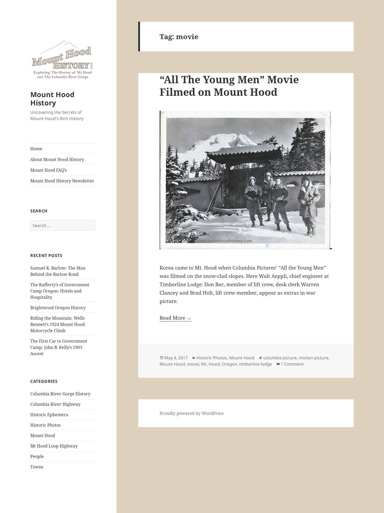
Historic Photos (45, 425)
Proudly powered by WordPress (192, 413)
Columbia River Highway (55, 404)
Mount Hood (42, 435)
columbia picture (280, 358)
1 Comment (292, 364)
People (37, 456)
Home (36, 149)
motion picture (313, 358)
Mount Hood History (52, 99)
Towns (36, 467)
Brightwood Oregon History (58, 308)
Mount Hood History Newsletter (62, 181)
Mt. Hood (210, 364)
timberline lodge (255, 364)
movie (193, 364)
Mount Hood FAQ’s (48, 170)
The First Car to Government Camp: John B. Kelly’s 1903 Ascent (58, 347)
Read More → (175, 317)
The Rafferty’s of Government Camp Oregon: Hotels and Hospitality (59, 291)
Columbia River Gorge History (60, 394)
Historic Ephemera (49, 414)
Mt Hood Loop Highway (54, 446)
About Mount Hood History (57, 159)
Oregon (229, 364)
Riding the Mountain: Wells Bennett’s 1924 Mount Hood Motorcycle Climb (57, 324)
